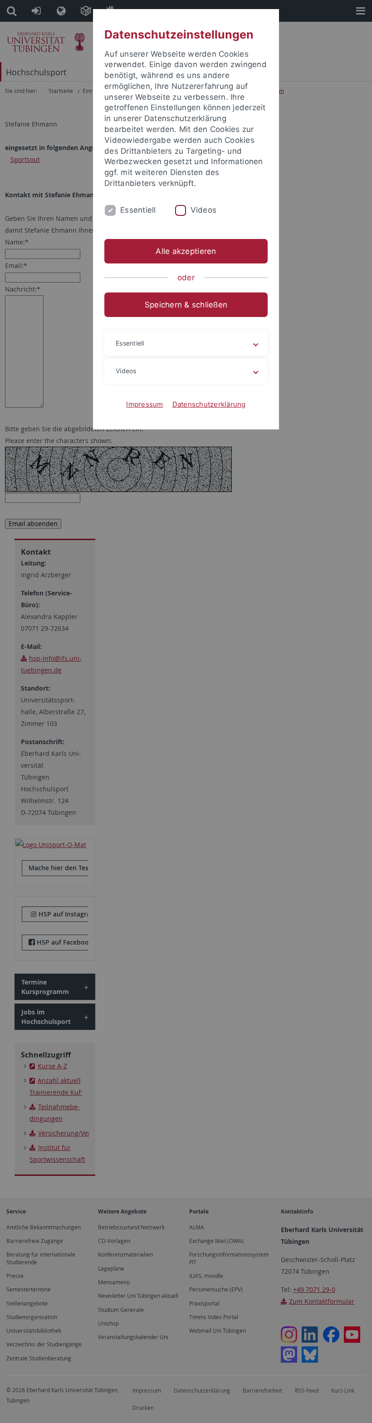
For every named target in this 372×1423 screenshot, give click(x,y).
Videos (204, 209)
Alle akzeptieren (186, 251)
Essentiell (138, 209)
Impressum (144, 404)
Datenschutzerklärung (209, 404)
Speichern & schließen (186, 304)
